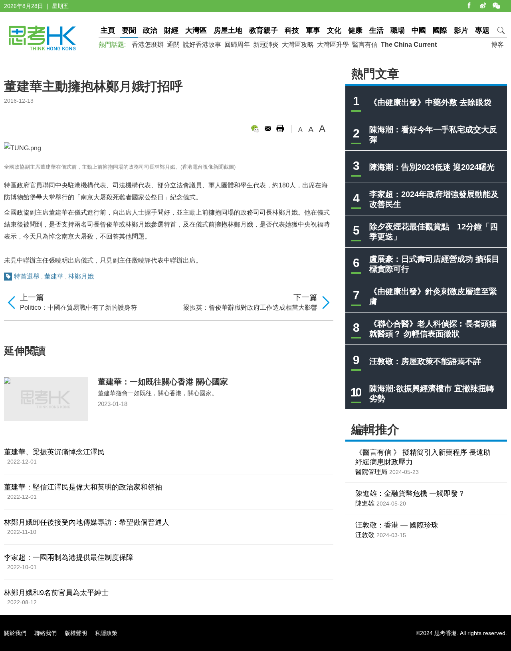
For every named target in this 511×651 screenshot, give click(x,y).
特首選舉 (27, 276)
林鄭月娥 (81, 276)
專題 (482, 30)
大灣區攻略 (298, 44)
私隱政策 (106, 633)
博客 (497, 44)
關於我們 (15, 633)
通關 (173, 44)
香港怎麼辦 (148, 44)
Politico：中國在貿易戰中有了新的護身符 (78, 307)
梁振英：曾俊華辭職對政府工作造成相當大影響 (250, 307)
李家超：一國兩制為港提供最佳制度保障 (68, 557)
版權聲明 (76, 633)
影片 (461, 30)
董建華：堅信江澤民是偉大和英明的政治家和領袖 (83, 487)
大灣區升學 (333, 44)
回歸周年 (237, 44)
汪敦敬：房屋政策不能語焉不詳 (425, 361)
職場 (397, 30)
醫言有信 (365, 44)
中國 (419, 30)
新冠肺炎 (266, 44)
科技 (292, 30)
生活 (376, 30)
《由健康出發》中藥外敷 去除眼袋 (430, 102)
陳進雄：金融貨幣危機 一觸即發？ (410, 494)
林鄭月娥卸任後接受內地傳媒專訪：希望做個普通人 (86, 522)
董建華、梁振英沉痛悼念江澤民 (54, 452)
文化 (334, 30)
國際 (440, 30)
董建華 (53, 276)
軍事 (313, 30)
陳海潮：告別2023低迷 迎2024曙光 (432, 167)
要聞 (129, 30)
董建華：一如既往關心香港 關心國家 (163, 381)
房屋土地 (228, 30)
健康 (355, 30)
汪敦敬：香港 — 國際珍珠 (396, 525)
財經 (171, 30)
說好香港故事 (202, 44)
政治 (150, 30)
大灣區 (196, 30)
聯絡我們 (45, 633)
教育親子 (263, 30)
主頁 (108, 30)
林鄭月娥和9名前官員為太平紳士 (56, 593)
